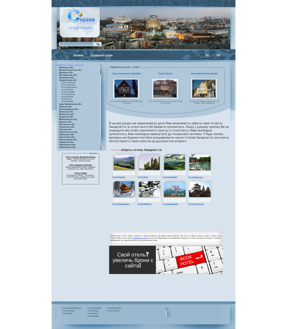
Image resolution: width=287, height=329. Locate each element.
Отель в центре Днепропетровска (81, 157)
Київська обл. (65, 106)
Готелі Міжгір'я (144, 204)
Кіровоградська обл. (69, 109)
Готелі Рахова (67, 90)
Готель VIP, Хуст (165, 73)
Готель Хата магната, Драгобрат (126, 73)
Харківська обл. (67, 134)
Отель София (81, 173)
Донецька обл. (66, 72)
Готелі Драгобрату (121, 204)
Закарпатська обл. (68, 80)
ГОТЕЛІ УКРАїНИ (79, 28)
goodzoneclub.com (139, 238)
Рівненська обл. (67, 127)
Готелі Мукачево (170, 204)
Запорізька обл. (66, 77)
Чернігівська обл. (67, 144)
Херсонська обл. (67, 137)
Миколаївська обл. (68, 119)
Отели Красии (67, 97)
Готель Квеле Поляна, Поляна (204, 73)
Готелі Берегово (195, 177)
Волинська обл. (66, 114)
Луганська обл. (66, 112)
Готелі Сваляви (67, 92)
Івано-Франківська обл (70, 104)
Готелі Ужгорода (196, 204)
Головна (78, 55)
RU (207, 55)
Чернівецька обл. (67, 147)
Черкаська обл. (66, 142)
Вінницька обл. (66, 67)
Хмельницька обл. (68, 139)
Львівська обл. (66, 117)
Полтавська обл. (67, 124)
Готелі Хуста (66, 99)
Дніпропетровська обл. (70, 70)
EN (218, 55)
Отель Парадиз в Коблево (80, 165)
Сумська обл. (65, 129)
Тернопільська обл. (68, 132)
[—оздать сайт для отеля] (166, 273)
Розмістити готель (102, 55)
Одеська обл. (65, 122)
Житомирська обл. (68, 75)
